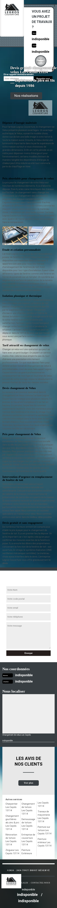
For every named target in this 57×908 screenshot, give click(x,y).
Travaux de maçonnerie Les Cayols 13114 (44, 816)
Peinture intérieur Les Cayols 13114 (44, 842)
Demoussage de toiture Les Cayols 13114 (28, 824)
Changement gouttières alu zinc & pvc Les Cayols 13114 (12, 822)
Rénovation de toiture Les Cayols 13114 (11, 839)
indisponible (40, 39)
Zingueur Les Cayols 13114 (12, 852)
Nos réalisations (26, 96)
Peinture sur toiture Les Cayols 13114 (44, 830)
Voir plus (28, 783)
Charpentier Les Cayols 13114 (12, 807)
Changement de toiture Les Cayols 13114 (28, 809)
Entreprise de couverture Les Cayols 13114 (28, 839)
